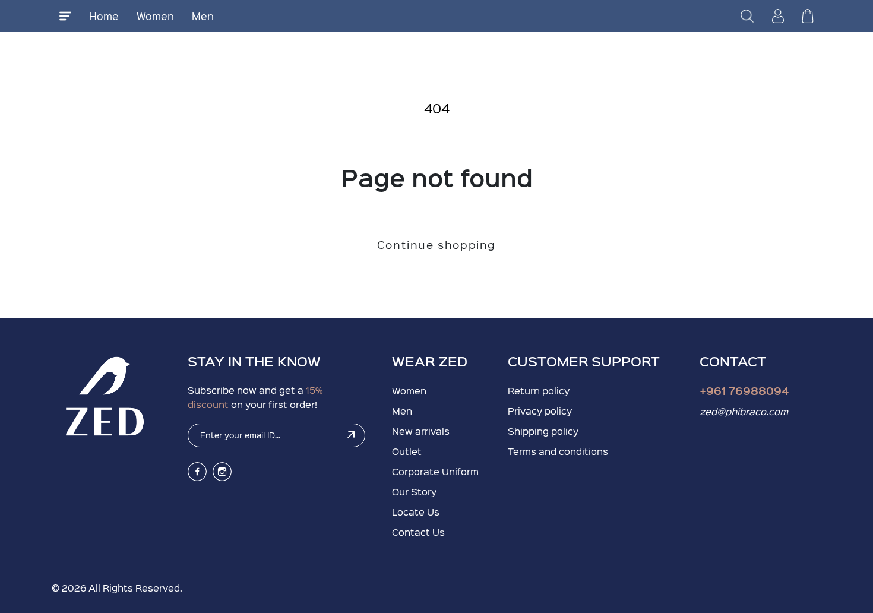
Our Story (414, 491)
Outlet (407, 451)
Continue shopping (436, 245)
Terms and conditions (558, 451)
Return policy (539, 390)
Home (104, 16)
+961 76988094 (744, 390)
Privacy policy (540, 411)
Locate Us (415, 511)
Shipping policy (543, 431)
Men (203, 16)
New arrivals (421, 431)
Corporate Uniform (435, 471)
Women (155, 16)
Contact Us (418, 532)
